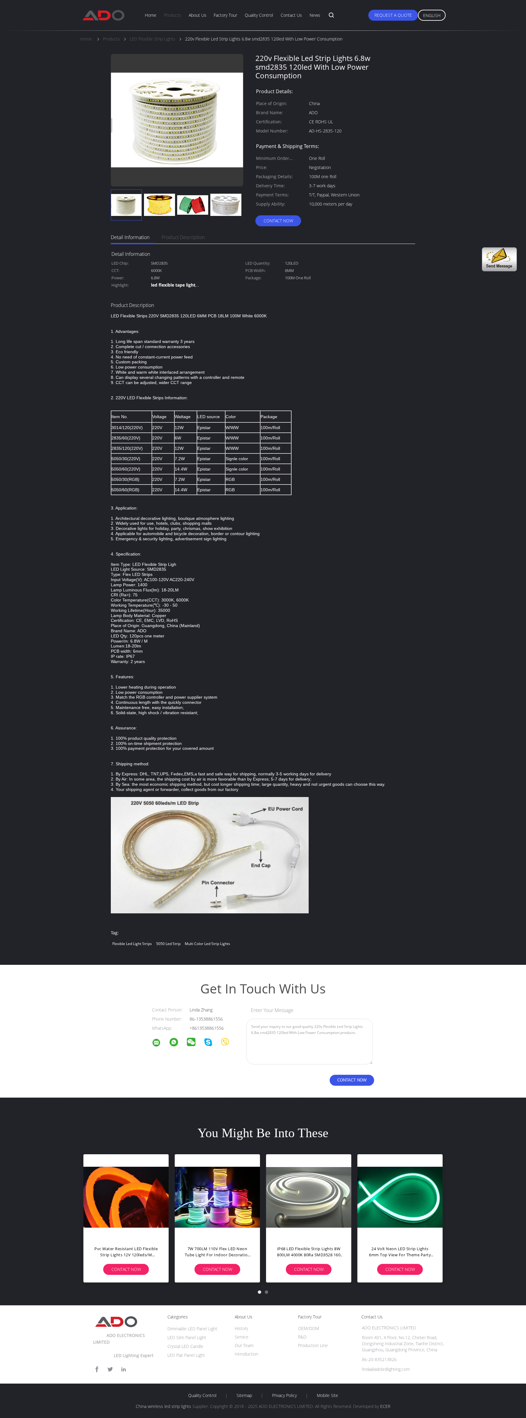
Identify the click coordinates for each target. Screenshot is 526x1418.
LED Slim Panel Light (186, 1337)
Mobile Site (327, 1395)
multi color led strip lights (207, 943)
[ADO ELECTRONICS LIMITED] (160, 1043)
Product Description (183, 237)
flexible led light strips (132, 943)
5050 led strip (168, 943)
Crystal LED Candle (185, 1346)
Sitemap (244, 1395)
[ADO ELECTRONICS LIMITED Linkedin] (123, 1369)
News (315, 15)
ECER (385, 1406)
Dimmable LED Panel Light (192, 1329)
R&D (302, 1337)
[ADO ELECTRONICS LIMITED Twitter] (110, 1369)
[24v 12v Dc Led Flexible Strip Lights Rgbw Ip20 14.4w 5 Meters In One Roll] (308, 1197)
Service (241, 1337)
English (431, 15)
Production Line (313, 1345)
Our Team (244, 1345)
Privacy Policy (284, 1395)
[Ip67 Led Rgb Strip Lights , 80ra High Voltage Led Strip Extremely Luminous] (400, 1197)
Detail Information (130, 237)
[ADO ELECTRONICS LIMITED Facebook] (96, 1369)
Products (172, 15)
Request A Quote (393, 15)
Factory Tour (225, 15)
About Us (197, 15)
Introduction (246, 1354)
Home (150, 15)
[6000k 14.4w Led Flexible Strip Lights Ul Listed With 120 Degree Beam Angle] (217, 1197)
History (241, 1328)
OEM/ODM (308, 1328)
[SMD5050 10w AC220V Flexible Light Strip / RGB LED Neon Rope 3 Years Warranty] (126, 1197)
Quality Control (259, 15)
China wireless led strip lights (163, 1406)
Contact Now (278, 221)
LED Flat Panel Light (186, 1355)
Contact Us (291, 15)
